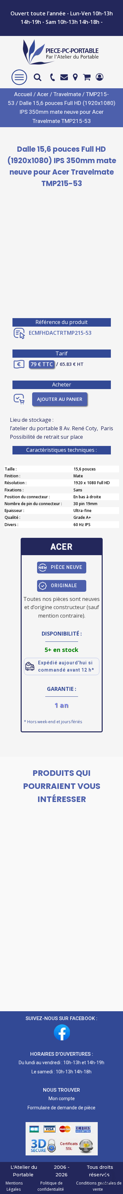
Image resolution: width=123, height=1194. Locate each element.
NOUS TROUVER (61, 1090)
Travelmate (67, 94)
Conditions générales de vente (98, 1186)
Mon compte (62, 1098)
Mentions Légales (14, 1186)
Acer (43, 94)
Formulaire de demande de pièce (61, 1107)
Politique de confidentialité (50, 1186)
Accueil (23, 94)
